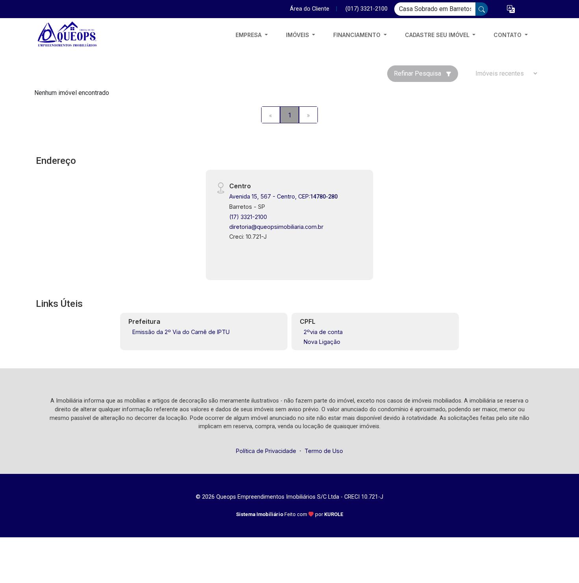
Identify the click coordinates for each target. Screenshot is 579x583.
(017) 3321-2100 (366, 9)
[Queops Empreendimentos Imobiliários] (73, 35)
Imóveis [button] (298, 35)
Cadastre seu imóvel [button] (438, 35)
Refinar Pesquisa (418, 73)
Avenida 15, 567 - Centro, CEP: (283, 196)
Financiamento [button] (357, 35)
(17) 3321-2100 (248, 217)
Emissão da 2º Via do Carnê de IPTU (181, 332)
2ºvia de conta (323, 332)
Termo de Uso (323, 450)
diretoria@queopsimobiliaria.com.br (276, 226)
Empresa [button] (249, 35)
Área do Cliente (309, 9)
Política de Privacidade (266, 450)
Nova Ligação (322, 341)
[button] (510, 9)
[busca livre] (481, 9)
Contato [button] (508, 35)
